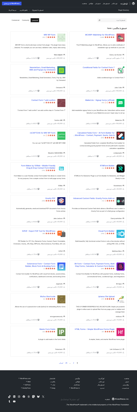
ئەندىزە (102, 388)
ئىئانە (53, 385)
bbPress (27, 385)
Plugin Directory (123, 10)
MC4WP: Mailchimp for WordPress (100, 35)
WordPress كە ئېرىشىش (12, 3)
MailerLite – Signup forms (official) (100, 100)
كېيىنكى (61, 363)
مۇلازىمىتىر (126, 385)
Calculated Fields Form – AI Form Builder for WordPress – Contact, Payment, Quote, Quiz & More (95, 134)
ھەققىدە (126, 378)
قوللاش (78, 382)
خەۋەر (127, 382)
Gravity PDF (50, 198)
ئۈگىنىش (77, 378)
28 (66, 363)
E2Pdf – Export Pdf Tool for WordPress (38, 231)
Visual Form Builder (106, 231)
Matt (28, 382)
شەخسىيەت (125, 388)
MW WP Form (49, 35)
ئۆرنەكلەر (101, 382)
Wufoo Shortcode (47, 296)
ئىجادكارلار (77, 385)
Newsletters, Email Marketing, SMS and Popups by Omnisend (42, 68)
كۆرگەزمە (101, 378)
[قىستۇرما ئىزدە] (99, 20)
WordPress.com (24, 378)
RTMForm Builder (107, 166)
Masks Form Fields (47, 329)
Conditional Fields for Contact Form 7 (99, 67)
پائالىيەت (52, 382)
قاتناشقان (52, 378)
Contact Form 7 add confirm (43, 100)
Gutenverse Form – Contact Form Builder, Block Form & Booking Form (40, 265)
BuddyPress (26, 388)
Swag (52, 388)
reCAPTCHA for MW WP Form (42, 133)
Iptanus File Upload (106, 296)
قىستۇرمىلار (101, 385)
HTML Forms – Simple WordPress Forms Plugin (95, 329)
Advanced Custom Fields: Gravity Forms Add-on (94, 198)
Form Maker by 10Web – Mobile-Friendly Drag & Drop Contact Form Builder (38, 167)
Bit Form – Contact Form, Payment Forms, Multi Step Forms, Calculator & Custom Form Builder (95, 265)
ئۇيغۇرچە (107, 399)
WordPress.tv (74, 388)
